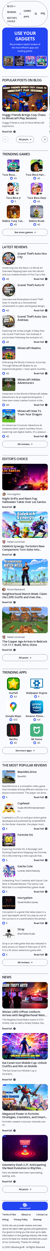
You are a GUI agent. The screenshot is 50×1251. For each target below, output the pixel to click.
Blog (10, 6)
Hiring (5, 1219)
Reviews (11, 12)
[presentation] (45, 139)
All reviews (24, 444)
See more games (23, 232)
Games (27, 10)
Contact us (41, 1214)
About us (26, 1214)
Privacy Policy (21, 1219)
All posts (23, 139)
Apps (26, 16)
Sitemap (37, 1219)
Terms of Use (9, 1214)
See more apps (24, 750)
